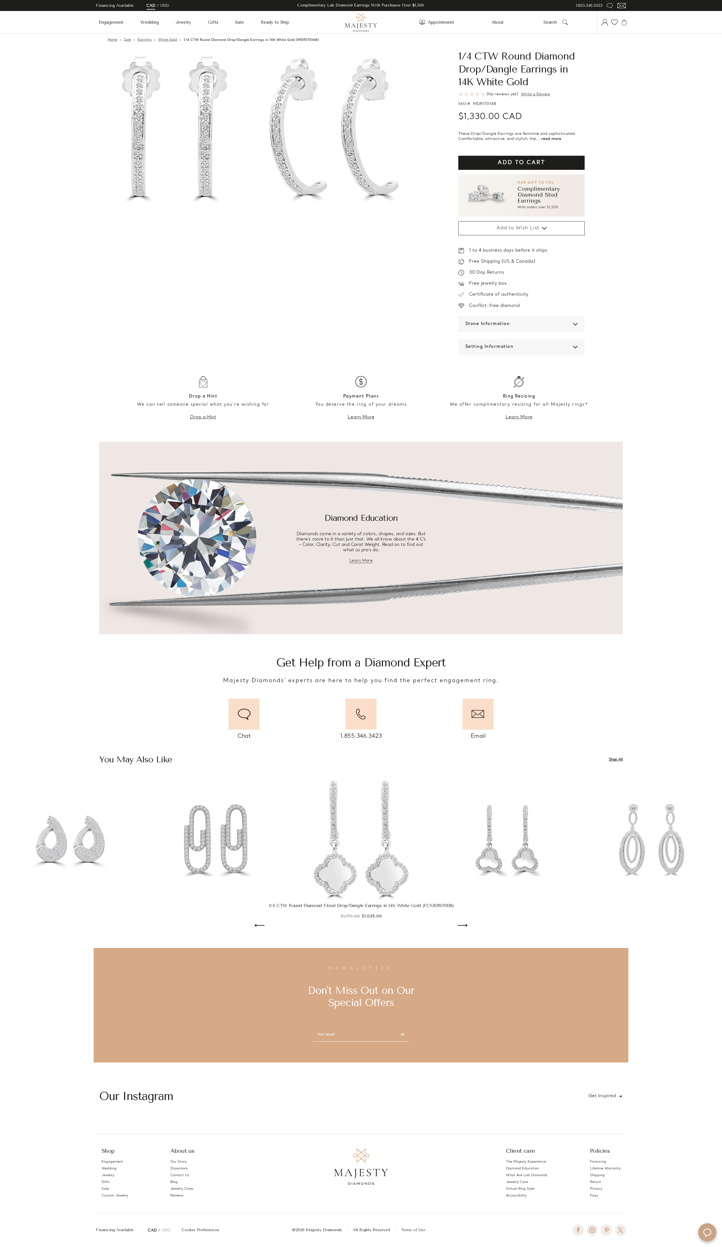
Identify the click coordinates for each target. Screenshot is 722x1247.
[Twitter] (620, 1230)
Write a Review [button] (535, 94)
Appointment (441, 22)
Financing (598, 1162)
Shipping (597, 1175)
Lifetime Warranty (605, 1169)
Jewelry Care (517, 1182)
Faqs (594, 1196)
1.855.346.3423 (589, 5)
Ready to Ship (275, 22)
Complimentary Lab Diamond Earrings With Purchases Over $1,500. (361, 5)
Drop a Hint (203, 417)
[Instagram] (592, 1230)
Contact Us (179, 1175)
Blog (174, 1182)
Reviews (177, 1196)
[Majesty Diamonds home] (361, 22)
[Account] (605, 22)
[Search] (565, 22)
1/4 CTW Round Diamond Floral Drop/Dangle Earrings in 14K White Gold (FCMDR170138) (361, 905)
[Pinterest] (606, 1230)
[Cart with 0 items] (624, 22)
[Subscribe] (402, 1034)
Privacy (596, 1189)
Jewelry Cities (181, 1189)
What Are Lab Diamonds (527, 1175)
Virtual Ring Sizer (520, 1189)
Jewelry (183, 22)
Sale (239, 22)
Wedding (149, 22)
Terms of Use (413, 1230)
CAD (150, 5)
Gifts (213, 22)
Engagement (111, 22)
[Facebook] (578, 1230)
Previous (259, 926)
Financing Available (115, 1230)
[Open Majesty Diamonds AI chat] (707, 1232)
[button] (521, 195)
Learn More (361, 417)
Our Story (178, 1162)
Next (462, 926)
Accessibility (516, 1196)
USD (164, 5)
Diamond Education (522, 1169)
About (498, 22)
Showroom (179, 1169)
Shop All (616, 759)
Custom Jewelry (115, 1196)
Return (595, 1182)
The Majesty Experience (526, 1162)
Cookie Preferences (200, 1230)
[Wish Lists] (614, 22)
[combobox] (551, 22)
